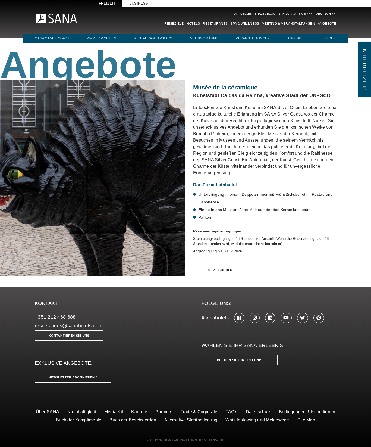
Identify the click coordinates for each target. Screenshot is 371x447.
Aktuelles (243, 13)
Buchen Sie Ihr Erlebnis (239, 360)
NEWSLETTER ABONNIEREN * (73, 377)
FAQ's (231, 411)
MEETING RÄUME (204, 38)
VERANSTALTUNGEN (253, 38)
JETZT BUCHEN (364, 69)
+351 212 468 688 (55, 317)
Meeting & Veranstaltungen (288, 24)
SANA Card (287, 13)
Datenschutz (258, 411)
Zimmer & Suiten (102, 38)
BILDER (329, 38)
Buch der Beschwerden (132, 420)
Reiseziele (174, 24)
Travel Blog (265, 13)
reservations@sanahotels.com (68, 325)
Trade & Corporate (199, 411)
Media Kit (113, 411)
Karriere (139, 411)
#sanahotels (215, 318)
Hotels (193, 24)
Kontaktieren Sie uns (69, 335)
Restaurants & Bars (153, 38)
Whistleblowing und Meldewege (257, 420)
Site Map (306, 420)
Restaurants (215, 24)
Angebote (327, 24)
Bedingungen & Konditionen (307, 411)
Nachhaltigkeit (81, 411)
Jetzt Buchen (219, 270)
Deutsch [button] (326, 13)
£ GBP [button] (306, 13)
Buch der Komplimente (78, 420)
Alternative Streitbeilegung (190, 420)
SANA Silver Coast (52, 38)
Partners (163, 411)
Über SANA (47, 411)
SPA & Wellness (244, 24)
